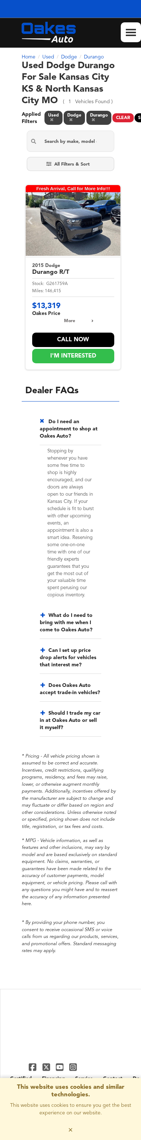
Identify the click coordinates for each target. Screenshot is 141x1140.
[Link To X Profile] (47, 1067)
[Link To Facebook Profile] (33, 1067)
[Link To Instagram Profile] (73, 1067)
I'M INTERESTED (73, 356)
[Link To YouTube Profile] (60, 1067)
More (69, 321)
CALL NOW (73, 340)
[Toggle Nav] (131, 32)
